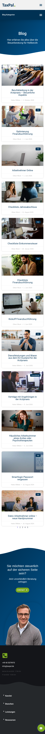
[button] (41, 5)
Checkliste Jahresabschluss (22, 207)
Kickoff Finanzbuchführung (22, 319)
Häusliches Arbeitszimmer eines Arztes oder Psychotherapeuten (22, 438)
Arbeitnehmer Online (22, 170)
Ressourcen (10, 720)
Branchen (9, 704)
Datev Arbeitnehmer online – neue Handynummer (22, 517)
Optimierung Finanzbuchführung (23, 132)
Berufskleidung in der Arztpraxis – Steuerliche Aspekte (22, 92)
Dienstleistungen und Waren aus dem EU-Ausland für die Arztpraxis (22, 358)
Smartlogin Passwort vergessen (22, 478)
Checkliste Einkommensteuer (22, 243)
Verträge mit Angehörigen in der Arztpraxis (22, 397)
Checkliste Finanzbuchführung (23, 281)
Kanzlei (8, 696)
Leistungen (10, 712)
